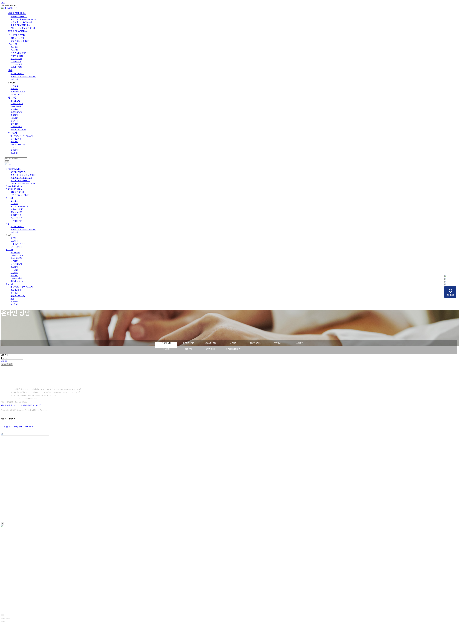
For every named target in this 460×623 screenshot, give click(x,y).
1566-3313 (28, 426)
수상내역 (166, 349)
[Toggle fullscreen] (7, 618)
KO (6, 164)
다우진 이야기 (210, 349)
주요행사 (277, 343)
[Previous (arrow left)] (2, 621)
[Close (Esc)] (2, 618)
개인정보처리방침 (8, 405)
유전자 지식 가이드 (233, 349)
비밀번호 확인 (7, 364)
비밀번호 (4, 355)
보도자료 (233, 343)
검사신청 (7, 426)
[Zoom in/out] (9, 618)
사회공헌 (299, 343)
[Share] (4, 618)
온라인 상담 (166, 343)
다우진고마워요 (188, 343)
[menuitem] (17, 13)
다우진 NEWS (255, 343)
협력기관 (188, 349)
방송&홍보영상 (210, 343)
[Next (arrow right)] (4, 621)
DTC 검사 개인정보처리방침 (30, 405)
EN (10, 164)
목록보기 (4, 360)
